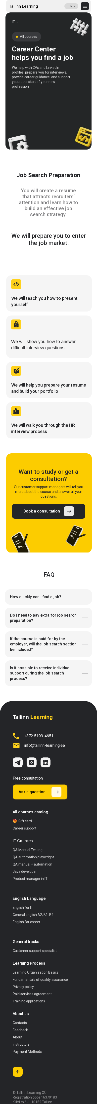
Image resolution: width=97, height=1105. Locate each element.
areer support (24, 828)
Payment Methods (27, 1052)
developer (25, 871)
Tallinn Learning (23, 6)
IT (30, 879)
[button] (48, 511)
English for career (26, 922)
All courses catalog (30, 812)
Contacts (20, 1023)
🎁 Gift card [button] (22, 821)
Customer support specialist (35, 951)
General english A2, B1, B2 (33, 915)
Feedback (20, 1030)
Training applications (29, 1001)
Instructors (21, 1044)
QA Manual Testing (28, 850)
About (17, 1037)
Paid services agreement (32, 994)
